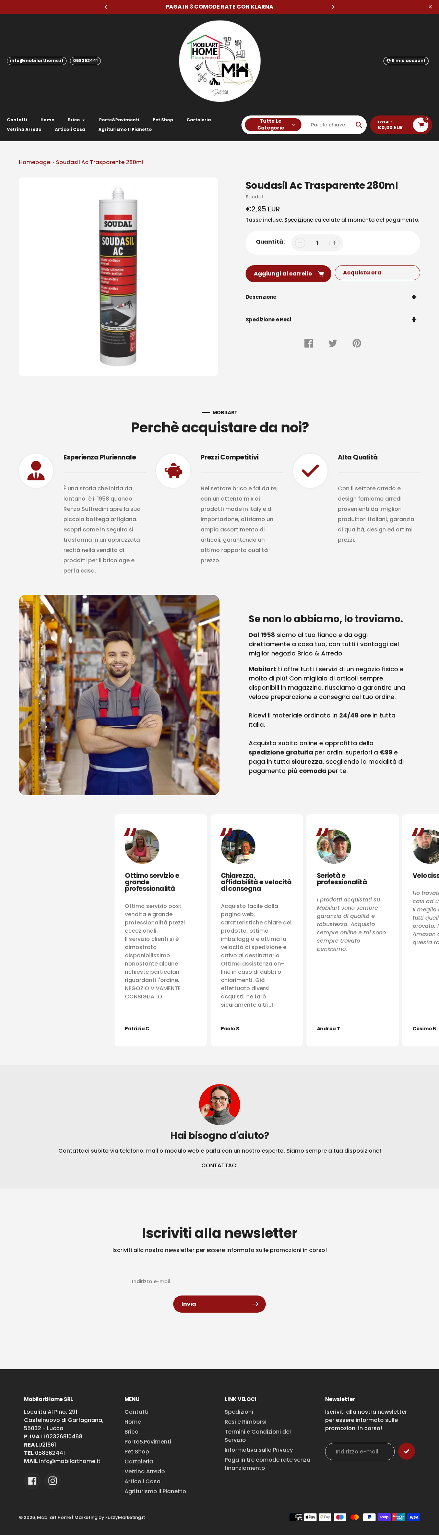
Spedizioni (239, 1412)
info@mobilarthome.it (36, 60)
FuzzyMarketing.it (125, 1517)
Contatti (136, 1412)
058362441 (85, 60)
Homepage (34, 162)
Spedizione (298, 219)
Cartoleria (138, 1461)
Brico (131, 1432)
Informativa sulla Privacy (259, 1450)
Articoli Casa (142, 1481)
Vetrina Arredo (144, 1471)
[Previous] (106, 6)
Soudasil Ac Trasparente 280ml (99, 162)
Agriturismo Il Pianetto (155, 1491)
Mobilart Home (54, 1517)
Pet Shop (136, 1452)
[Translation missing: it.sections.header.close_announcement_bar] (430, 6)
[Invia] (406, 1451)
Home (132, 1422)
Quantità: (270, 242)
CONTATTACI (219, 1165)
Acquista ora (362, 273)
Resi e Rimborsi (245, 1422)
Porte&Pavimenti (147, 1442)
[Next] (332, 6)
